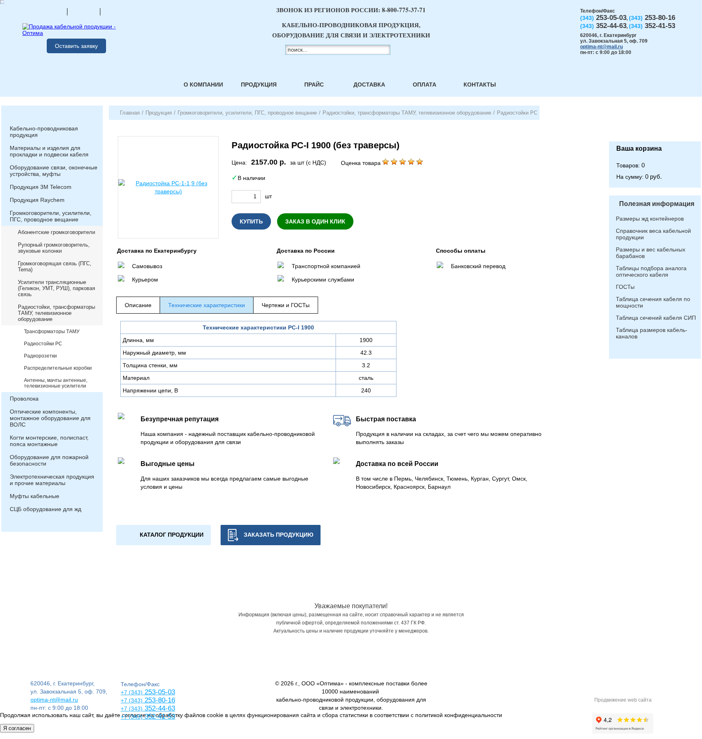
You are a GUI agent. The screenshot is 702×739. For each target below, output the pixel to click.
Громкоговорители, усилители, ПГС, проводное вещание (50, 216)
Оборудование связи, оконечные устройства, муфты (54, 170)
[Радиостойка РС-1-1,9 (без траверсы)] (168, 187)
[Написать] (116, 11)
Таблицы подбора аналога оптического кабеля (651, 271)
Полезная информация (656, 203)
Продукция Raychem (37, 200)
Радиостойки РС (43, 344)
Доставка (369, 84)
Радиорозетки (40, 356)
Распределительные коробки (58, 368)
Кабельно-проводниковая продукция (44, 131)
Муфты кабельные (34, 496)
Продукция (259, 84)
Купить (251, 221)
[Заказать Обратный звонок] (655, 123)
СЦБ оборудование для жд (45, 509)
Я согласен (17, 728)
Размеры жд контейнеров (650, 218)
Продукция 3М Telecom (41, 187)
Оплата (424, 84)
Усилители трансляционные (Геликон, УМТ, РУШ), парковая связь (56, 288)
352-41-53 (159, 716)
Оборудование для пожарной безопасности (49, 460)
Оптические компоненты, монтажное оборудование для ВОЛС (50, 418)
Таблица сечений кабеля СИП (656, 317)
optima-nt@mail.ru (601, 47)
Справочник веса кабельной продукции (653, 234)
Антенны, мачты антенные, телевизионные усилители (55, 383)
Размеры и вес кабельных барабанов (650, 252)
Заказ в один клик (315, 221)
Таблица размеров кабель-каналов (651, 333)
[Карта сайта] (83, 11)
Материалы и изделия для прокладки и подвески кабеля (49, 151)
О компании (203, 84)
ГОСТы (625, 287)
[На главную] (51, 11)
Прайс (314, 84)
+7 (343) (132, 716)
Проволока (24, 398)
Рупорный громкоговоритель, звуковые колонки (54, 248)
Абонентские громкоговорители (56, 232)
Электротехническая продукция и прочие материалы (52, 479)
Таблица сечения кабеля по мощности (653, 302)
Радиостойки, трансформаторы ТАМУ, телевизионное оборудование (56, 313)
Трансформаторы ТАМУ (52, 331)
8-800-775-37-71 (404, 9)
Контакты (480, 84)
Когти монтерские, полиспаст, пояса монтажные (49, 440)
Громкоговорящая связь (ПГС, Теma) (54, 266)
